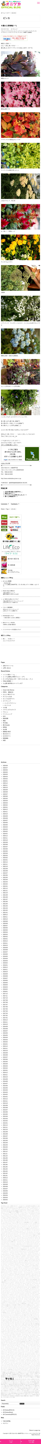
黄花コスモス (9, 1397)
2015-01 (5, 1070)
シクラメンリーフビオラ (13, 1264)
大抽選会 (9, 1377)
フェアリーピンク (33, 1316)
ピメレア (24, 1313)
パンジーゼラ (7, 1308)
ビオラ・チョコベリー (33, 1311)
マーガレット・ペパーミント (30, 1346)
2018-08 (5, 976)
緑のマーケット (14, 1388)
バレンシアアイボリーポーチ (26, 1306)
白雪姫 (35, 1385)
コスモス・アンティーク (15, 1255)
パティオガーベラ (34, 1307)
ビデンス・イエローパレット (23, 1312)
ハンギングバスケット (12, 1302)
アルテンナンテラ (20, 1221)
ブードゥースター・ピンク (8, 1325)
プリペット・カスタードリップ (32, 1326)
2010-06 (5, 1191)
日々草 (2, 1383)
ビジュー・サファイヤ (11, 1312)
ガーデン (32, 1238)
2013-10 (5, 1103)
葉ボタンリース (13, 1390)
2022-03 (5, 882)
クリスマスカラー (29, 1245)
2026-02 (5, 778)
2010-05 (5, 1193)
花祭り (18, 1389)
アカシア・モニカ (17, 1214)
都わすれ (23, 1393)
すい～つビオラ (30, 1208)
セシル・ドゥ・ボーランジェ (19, 1279)
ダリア (37, 1287)
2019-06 (5, 954)
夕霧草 (24, 32)
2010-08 (5, 1186)
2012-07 (5, 1136)
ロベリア (15, 1368)
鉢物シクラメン (21, 1394)
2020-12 (5, 914)
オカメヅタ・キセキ (5, 1228)
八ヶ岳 (7, 1372)
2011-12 (5, 1151)
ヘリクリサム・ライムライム (21, 1334)
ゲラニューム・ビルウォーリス (28, 1254)
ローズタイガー (20, 1368)
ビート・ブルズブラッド (16, 1313)
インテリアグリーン (10, 703)
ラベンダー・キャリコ (32, 1358)
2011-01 (5, 1175)
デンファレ (17, 1292)
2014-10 (5, 1077)
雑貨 (4, 740)
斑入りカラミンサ (8, 1381)
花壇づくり (14, 1389)
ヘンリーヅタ (31, 1334)
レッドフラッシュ (23, 1367)
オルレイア (6, 1231)
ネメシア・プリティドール (25, 1298)
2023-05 (5, 851)
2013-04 (5, 1116)
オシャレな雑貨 (25, 1228)
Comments (4, 504)
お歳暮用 (20, 1207)
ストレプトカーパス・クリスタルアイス (27, 1275)
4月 (2, 1205)
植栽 (33, 1384)
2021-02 (5, 910)
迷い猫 (19, 1393)
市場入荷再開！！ (8, 681)
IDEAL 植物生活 (8, 692)
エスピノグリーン (17, 1226)
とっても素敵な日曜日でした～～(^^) (13, 676)
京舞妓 (3, 1372)
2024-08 (5, 818)
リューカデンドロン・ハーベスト (28, 1364)
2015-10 (5, 1050)
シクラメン (4, 1264)
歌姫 (5, 1385)
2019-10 (5, 945)
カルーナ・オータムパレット (7, 1236)
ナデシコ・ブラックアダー (33, 1294)
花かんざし (30, 1388)
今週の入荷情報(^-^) (9, 26)
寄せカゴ (3, 1379)
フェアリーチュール (24, 1316)
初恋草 (3, 1373)
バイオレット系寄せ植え (21, 1303)
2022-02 (5, 884)
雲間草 (37, 1395)
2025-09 (5, 789)
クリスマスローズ (27, 1246)
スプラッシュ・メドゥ (11, 1277)
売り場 (6, 1375)
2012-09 (5, 1131)
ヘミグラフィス (22, 1332)
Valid (7, 1421)
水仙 (8, 1385)
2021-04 (5, 906)
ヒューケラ (34, 1310)
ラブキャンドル (27, 1356)
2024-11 (5, 811)
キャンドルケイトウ (28, 1242)
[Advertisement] (10, 653)
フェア (17, 1316)
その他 (5, 707)
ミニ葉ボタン (36, 1351)
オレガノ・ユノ (23, 1231)
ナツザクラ (3, 32)
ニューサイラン (4, 1296)
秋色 (16, 1386)
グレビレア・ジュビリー (8, 1251)
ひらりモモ (20, 1209)
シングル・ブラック (17, 1268)
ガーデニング (14, 29)
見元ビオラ (37, 1390)
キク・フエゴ (17, 1241)
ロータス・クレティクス (29, 1368)
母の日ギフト (7, 734)
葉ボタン (6, 1390)
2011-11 (5, 1153)
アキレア (3, 31)
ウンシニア (4, 1226)
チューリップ (8, 1289)
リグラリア (4, 1360)
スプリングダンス (21, 1277)
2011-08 (5, 1160)
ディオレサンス (26, 1291)
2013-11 (5, 1101)
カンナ (15, 31)
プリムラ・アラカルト (22, 1327)
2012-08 (5, 1134)
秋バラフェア (11, 1386)
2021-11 (5, 890)
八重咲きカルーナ (13, 1372)
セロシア (27, 31)
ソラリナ (16, 1285)
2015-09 (5, 1053)
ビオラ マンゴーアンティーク (9, 1311)
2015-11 (5, 1048)
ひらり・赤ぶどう (27, 1209)
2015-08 (5, 1055)
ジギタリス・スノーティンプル (20, 1269)
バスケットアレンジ (34, 1303)
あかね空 (28, 1205)
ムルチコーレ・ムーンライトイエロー (26, 1353)
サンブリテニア (18, 1263)
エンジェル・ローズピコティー (32, 1227)
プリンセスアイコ (21, 1330)
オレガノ (17, 1231)
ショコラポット (19, 1266)
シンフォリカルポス (34, 1268)
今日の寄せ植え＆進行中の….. (14, 491)
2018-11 (5, 969)
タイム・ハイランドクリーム (27, 1285)
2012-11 (5, 1127)
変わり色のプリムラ (13, 1375)
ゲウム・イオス (19, 1253)
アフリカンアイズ (23, 1217)
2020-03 (5, 934)
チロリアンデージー (32, 1289)
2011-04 (5, 1169)
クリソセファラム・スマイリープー (22, 1247)
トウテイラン (28, 1292)
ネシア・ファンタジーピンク (18, 1296)
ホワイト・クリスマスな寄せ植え (18, 1341)
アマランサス (9, 31)
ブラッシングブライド (6, 1322)
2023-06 (5, 849)
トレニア (17, 1293)
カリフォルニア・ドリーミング (21, 1235)
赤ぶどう (6, 1393)
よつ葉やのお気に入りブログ (11, 599)
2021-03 (5, 908)
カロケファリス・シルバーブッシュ (22, 1236)
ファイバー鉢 (29, 1315)
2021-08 (5, 897)
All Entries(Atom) (8, 1412)
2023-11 (5, 838)
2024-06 (5, 822)
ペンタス (34, 1340)
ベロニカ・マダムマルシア (29, 1336)
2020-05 (5, 930)
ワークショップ (7, 714)
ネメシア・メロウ (14, 1299)
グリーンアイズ (19, 1250)
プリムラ (3, 1327)
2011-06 (5, 1164)
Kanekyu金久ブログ (8, 615)
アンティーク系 (14, 1222)
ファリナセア (6, 1316)
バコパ (28, 1303)
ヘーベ (36, 1334)
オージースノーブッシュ (32, 1231)
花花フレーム (30, 1389)
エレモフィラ (31, 1226)
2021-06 (5, 901)
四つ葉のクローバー (21, 1374)
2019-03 (5, 960)
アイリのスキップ (33, 1213)
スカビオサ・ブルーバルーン (31, 1274)
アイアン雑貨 (8, 1212)
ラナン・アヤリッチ (19, 1356)
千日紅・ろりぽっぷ (30, 1373)
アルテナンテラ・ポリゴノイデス (24, 1219)
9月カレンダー (6, 1205)
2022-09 (5, 868)
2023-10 (5, 840)
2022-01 (5, 886)
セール (9, 1284)
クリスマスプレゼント (8, 1246)
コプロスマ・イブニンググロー (27, 1256)
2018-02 (5, 989)
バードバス (27, 1307)
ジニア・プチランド (35, 1269)
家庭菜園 (5, 718)
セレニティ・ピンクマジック (26, 1282)
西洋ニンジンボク (31, 1390)
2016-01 (5, 1044)
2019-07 (5, 952)
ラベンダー (33, 1356)
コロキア (27, 1258)
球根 (26, 1385)
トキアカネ (34, 1292)
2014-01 (5, 1096)
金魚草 (5, 1394)
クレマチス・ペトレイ (33, 1249)
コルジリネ (15, 1258)
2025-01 (5, 807)
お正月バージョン (14, 1207)
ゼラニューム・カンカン (23, 1284)
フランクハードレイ (25, 1317)
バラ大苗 (6, 1306)
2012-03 (5, 1145)
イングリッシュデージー (14, 1224)
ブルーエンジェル (34, 1322)
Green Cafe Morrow (8, 690)
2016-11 (5, 1022)
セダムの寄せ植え (33, 1279)
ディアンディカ (19, 1291)
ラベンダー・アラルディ (10, 1358)
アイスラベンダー (23, 1212)
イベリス (6, 1224)
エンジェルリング (12, 1227)
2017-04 (5, 1011)
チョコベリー (15, 1289)
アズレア (4, 1217)
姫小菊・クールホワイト (24, 1377)
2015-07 (5, 1057)
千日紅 (17, 1373)
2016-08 (5, 1028)
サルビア (11, 1261)
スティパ (6, 1275)
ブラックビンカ (27, 1321)
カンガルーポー (34, 1236)
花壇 (10, 1389)
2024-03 (5, 829)
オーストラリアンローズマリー (19, 1232)
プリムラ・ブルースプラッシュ (9, 1330)
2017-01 (5, 1017)
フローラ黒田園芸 (8, 607)
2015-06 (5, 1059)
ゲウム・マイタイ (28, 1253)
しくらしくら (23, 1208)
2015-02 (5, 1068)
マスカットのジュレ (33, 1344)
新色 (38, 1381)
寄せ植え (5, 723)
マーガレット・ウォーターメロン (28, 1345)
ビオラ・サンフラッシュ (22, 1311)
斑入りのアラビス (16, 1380)
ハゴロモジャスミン (6, 1301)
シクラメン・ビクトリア (9, 1265)
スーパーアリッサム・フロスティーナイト (23, 1278)
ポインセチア (13, 1343)
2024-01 (5, 833)
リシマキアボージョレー (13, 1360)
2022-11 (5, 864)
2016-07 (5, 1031)
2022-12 (5, 862)
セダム (27, 1279)
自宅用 (19, 1388)
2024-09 (5, 816)
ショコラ (13, 1266)
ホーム (3, 13)
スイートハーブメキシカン (8, 1274)
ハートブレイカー (30, 1302)
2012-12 (5, 1125)
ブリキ (12, 1322)
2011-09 (5, 1158)
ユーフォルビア (17, 1355)
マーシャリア (33, 1348)
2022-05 (5, 877)
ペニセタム (29, 1337)
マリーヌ (12, 1345)
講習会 (2, 1393)
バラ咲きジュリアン (21, 1304)
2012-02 (5, 1147)
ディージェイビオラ (34, 1291)
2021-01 (5, 912)
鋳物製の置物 (35, 1394)
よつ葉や (20, 1211)
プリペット (22, 1326)
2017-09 (5, 1000)
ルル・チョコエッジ (19, 1365)
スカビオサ (22, 1274)
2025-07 (5, 794)
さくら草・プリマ (7, 1208)
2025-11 (5, 785)
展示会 (28, 1379)
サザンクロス (35, 1260)
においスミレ (15, 1209)
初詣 (7, 1373)
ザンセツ (29, 1263)
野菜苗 (2, 1394)
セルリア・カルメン (14, 1282)
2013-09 (5, 1105)
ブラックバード (20, 1321)
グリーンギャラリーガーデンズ (30, 1250)
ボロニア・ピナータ (5, 1343)
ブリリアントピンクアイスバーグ (22, 1322)
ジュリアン (16, 1270)
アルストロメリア (12, 1219)
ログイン (5, 1423)
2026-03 (5, 776)
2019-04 (5, 958)
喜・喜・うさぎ (8, 1374)
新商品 (5, 727)
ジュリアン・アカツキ (12, 1272)
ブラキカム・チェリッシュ (19, 1320)
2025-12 (5, 783)
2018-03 (5, 987)
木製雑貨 (36, 1383)
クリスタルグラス (15, 1245)
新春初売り (34, 1381)
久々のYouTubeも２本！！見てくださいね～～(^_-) (18, 679)
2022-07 (5, 873)
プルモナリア (4, 1331)
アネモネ (9, 1217)
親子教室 (32, 1392)
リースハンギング (11, 1365)
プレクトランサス (18, 1331)
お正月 (7, 1207)
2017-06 (5, 1006)
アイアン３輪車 (15, 1212)
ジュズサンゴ (10, 1270)
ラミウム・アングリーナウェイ (18, 1359)
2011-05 (5, 1167)
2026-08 (5, 765)
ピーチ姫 (24, 1315)
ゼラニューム (15, 1284)
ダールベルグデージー (6, 1288)
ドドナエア (21, 1293)
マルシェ (5, 712)
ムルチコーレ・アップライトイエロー (9, 1353)
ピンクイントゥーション (6, 1315)
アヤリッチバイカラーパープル (16, 1218)
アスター (16, 1216)
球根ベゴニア (31, 1385)
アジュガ (12, 1216)
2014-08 (5, 1081)
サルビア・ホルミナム (19, 1261)
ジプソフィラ (21, 31)
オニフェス (7, 705)
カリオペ (12, 1235)
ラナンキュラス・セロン (8, 1356)
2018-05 (5, 982)
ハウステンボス (31, 1299)
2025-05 (5, 798)
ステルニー (11, 1275)
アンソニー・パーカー (29, 1221)
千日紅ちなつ (22, 1373)
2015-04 (5, 1063)
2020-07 (5, 925)
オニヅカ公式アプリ (9, 698)
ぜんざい (36, 1208)
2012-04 (5, 1142)
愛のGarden (6, 725)
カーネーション (23, 1237)
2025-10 (5, 787)
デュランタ (33, 31)
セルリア (33, 1280)
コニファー (8, 1256)
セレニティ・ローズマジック (15, 1283)
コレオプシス (22, 1258)
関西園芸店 (17, 1395)
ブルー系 (30, 1324)
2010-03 (5, 1197)
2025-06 (5, 796)
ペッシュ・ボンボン (22, 1337)
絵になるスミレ (6, 1388)
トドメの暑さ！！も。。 (10, 674)
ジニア (29, 1269)
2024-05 (5, 825)
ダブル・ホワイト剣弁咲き (30, 1287)
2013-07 (5, 1110)
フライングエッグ (16, 1317)
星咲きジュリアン (8, 1383)
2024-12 (5, 809)
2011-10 (5, 1156)
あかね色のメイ (33, 1205)
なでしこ (9, 1209)
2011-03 (5, 1171)
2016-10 (5, 1024)
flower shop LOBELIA (9, 590)
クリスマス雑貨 (9, 1247)
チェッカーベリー (15, 1288)
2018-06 (5, 980)
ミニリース (30, 1351)
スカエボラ (17, 1274)
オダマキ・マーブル (31, 1230)
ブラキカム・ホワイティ (30, 1320)
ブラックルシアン (36, 1321)
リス (28, 1362)
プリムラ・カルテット (16, 1329)
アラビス (25, 1218)
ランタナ (20, 32)
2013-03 (5, 1118)
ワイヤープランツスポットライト (27, 1370)
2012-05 (5, 1140)
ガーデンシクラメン (31, 1240)
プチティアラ (18, 1325)
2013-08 (5, 1107)
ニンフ (9, 1296)
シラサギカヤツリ (27, 1266)
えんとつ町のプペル (9, 694)
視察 (29, 1392)
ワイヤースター (6, 1370)
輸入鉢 (10, 1393)
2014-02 (5, 1094)
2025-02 (5, 805)
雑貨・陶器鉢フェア (31, 1395)
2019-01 (5, 965)
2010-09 (5, 1184)
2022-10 (5, 866)
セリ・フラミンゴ (27, 1280)
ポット (33, 1343)
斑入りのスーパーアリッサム (26, 1380)
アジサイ (7, 1216)
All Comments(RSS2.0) (9, 1414)
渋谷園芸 (11, 1385)
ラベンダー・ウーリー (22, 1358)
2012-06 (5, 1138)
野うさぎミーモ (32, 1393)
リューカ (10, 1363)
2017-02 (5, 1015)
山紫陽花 (29, 32)
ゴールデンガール (31, 1259)
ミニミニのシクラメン (9, 1351)
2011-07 (5, 1162)
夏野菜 (21, 1375)
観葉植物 (5, 738)
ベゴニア (14, 1335)
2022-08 (5, 871)
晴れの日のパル (16, 1383)
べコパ (33, 1209)
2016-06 (5, 1033)
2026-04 (5, 774)
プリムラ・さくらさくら (10, 1327)
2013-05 (5, 1114)
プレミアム (24, 1331)
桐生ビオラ (5, 1384)
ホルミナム (7, 1341)
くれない (29, 1207)
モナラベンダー (21, 1354)
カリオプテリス (5, 1235)
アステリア (21, 1216)
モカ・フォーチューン (12, 1354)
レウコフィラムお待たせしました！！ (16, 495)
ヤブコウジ (32, 1354)
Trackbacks (14, 504)
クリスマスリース (18, 1246)
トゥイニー (22, 1292)
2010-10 (5, 1182)
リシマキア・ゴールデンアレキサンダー (28, 1360)
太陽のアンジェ (15, 1377)
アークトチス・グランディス (11, 1223)
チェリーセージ (23, 1288)
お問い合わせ (7, 668)
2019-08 (5, 949)
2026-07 (5, 768)
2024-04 (5, 827)
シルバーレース (34, 1266)
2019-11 (5, 943)
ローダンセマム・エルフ (26, 1369)
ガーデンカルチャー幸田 (9, 1240)
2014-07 (5, 1083)
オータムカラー (30, 1232)
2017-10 (5, 998)
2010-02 (5, 1199)
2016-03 (5, 1039)
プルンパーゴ (10, 1331)
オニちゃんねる (7, 696)
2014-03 (5, 1092)
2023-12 (5, 835)
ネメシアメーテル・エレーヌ (19, 1297)
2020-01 (5, 939)
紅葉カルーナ (32, 1386)
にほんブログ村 (5, 463)
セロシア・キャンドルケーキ (33, 1283)
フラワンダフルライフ (9, 709)
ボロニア (37, 1341)
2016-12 (5, 1020)
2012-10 (5, 1129)
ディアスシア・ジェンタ (9, 1291)
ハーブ (35, 1302)
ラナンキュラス (25, 1355)
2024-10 (5, 814)
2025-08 (5, 792)
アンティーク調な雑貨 (24, 1222)
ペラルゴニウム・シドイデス (12, 1339)
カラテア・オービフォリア (7, 1233)
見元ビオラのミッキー (6, 1392)
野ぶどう (38, 1393)
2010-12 (5, 1177)
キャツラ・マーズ (34, 1241)
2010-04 (5, 1195)
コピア (13, 1256)
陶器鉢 (21, 1395)
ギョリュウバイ (30, 1244)
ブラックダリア (5, 1321)
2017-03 (5, 1013)
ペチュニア (14, 1337)
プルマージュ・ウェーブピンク (32, 1330)
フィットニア (13, 1316)
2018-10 (5, 971)
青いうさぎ (3, 1397)
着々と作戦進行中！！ (11, 496)
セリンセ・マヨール (18, 1280)
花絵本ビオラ (23, 1389)
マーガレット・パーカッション (16, 1346)
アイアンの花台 (30, 1211)
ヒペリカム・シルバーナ (14, 1310)
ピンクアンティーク (34, 1313)
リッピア (31, 1362)
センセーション (4, 1284)
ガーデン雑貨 (10, 1241)
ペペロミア (34, 1337)
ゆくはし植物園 (7, 581)
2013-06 (5, 1112)
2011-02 (5, 1173)
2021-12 (5, 888)
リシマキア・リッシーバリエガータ (18, 1362)
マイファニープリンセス (15, 1344)
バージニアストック (20, 1307)
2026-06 (5, 770)
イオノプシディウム (23, 1223)
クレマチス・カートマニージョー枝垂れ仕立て (16, 1249)
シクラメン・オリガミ (24, 1264)
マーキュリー (27, 1348)
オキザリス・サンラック (15, 1228)
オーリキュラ (37, 1232)
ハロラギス (14, 1301)
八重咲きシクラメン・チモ (23, 1372)
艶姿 (27, 1388)
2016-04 (5, 1037)
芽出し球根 (35, 1389)
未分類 (5, 729)
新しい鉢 (29, 1381)
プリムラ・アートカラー (32, 1327)
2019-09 (5, 947)
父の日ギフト (7, 736)
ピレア (27, 1313)
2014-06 (5, 1085)
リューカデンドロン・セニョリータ (12, 1364)
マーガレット (18, 1345)
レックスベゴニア (15, 1367)
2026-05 (5, 772)
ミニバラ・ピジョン (29, 1350)
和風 (3, 1374)
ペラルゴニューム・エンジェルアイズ (12, 1340)
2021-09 (5, 895)
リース (4, 1365)
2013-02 (5, 1120)
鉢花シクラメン (28, 1394)
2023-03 (5, 855)
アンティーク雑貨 (33, 1222)
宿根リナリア (33, 1377)
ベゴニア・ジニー (21, 1335)
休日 (4, 716)
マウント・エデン (25, 1344)
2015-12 (5, 1046)
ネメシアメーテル (8, 1297)
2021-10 (5, 892)
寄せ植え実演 (18, 1379)
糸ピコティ (25, 1386)
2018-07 (5, 978)
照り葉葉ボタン (21, 1385)
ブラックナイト (13, 1321)
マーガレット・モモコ (18, 1348)
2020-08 (5, 923)
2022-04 (5, 879)
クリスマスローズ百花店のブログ (12, 629)
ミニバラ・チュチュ (7, 1350)
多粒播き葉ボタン (30, 1375)
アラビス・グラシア (31, 1218)
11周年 (11, 1205)
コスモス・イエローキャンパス (29, 1255)
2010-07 (5, 1188)
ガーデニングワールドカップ (23, 1238)
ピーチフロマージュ (16, 1315)
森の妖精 (15, 1384)
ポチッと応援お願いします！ (9, 445)
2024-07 (5, 820)
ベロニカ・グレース (6, 1336)
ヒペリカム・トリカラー (26, 1310)
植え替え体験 (20, 1384)
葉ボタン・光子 (20, 1390)
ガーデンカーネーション (21, 1240)
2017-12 (5, 993)
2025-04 (5, 800)
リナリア (35, 1362)
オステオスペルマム (33, 1228)
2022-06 (5, 875)
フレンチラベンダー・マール (23, 1318)
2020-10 (5, 919)
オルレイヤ (12, 1231)
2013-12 (5, 1099)
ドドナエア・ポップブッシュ (30, 1293)
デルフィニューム (10, 1292)
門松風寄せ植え (5, 1395)
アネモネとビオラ (15, 1217)
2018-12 (5, 967)
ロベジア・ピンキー (7, 1368)
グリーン (6, 1250)
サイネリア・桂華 (23, 1260)
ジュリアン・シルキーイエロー (10, 1273)
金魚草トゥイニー (12, 1394)
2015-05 (5, 1061)
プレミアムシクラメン (32, 1331)
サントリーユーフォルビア (8, 1263)
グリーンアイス (12, 1250)
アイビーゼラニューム (32, 1212)
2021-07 (5, 899)
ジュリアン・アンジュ (23, 1272)
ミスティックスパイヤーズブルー (9, 1349)
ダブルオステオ (20, 1287)
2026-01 (5, 781)
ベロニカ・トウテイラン (17, 1336)
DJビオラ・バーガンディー (20, 1205)
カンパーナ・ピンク (15, 1237)
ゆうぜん (9, 1211)
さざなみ (14, 1208)
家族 (4, 720)
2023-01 (5, 860)
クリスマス (22, 1245)
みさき (4, 1211)
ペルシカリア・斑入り (27, 1340)
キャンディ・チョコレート (17, 1242)
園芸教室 (3, 1375)
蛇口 (25, 1390)
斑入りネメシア (23, 1381)
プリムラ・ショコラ (26, 1329)
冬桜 (31, 1372)
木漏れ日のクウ (23, 1383)
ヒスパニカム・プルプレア (27, 1308)
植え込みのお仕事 (28, 1384)
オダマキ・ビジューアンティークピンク (17, 1230)
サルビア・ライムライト (29, 1261)
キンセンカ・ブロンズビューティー (18, 1244)
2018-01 (5, 991)
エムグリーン (24, 1226)
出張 (33, 1372)
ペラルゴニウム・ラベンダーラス (27, 1339)
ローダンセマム (16, 1369)
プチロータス (30, 1325)
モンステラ (27, 1354)
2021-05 (5, 903)
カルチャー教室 (31, 1235)
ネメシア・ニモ (6, 1298)
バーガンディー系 (11, 1307)
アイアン (25, 1211)
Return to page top (34, 1430)
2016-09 (5, 1026)
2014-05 (5, 1088)
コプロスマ (17, 1256)
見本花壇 (26, 1392)
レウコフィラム (6, 1367)
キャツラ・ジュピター (25, 1241)
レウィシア (26, 1365)
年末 (36, 1379)
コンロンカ (4, 1259)
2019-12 (5, 941)
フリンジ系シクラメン (11, 1318)
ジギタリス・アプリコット (7, 1269)
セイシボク (9, 1279)
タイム (19, 1285)
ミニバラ (27, 1349)
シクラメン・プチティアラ (22, 1265)
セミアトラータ (9, 1280)
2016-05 (5, 1035)
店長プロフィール (8, 665)
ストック (16, 1275)
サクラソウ (29, 1260)
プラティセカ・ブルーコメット (12, 1326)
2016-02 (5, 1042)
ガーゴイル (14, 1238)
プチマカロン (24, 1325)
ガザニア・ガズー (7, 1238)
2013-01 (5, 1123)
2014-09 (5, 1079)
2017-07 (5, 1004)
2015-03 (5, 1066)
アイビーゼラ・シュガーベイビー (20, 1213)
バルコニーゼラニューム (14, 1306)
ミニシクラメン (21, 1349)
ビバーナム (32, 1312)
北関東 (9, 1373)
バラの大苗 (13, 1304)
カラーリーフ (29, 1233)
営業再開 (14, 1374)
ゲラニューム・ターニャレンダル (12, 1254)
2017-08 (5, 1002)
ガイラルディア (30, 1237)
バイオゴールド (11, 1303)
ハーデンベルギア (22, 1302)
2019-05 (5, 956)
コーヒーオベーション (13, 1259)
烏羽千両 (16, 1385)
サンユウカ (24, 1263)
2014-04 (5, 1090)
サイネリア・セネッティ (12, 1260)
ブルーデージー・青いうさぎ (21, 1324)
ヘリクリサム (12, 1334)
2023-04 (5, 853)
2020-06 (5, 928)
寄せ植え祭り (24, 1379)
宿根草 (38, 1377)
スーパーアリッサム (29, 1277)
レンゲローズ (30, 1367)
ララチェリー (29, 1359)
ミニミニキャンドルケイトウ (21, 1351)
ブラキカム (9, 1320)
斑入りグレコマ (16, 1381)
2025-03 (5, 803)
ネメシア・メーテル (23, 1299)
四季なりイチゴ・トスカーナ (32, 1374)
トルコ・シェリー (10, 1293)
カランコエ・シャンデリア (19, 1233)
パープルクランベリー (16, 1308)
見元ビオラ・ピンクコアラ (17, 1392)
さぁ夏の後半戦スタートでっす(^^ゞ (13, 683)
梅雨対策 (11, 1384)
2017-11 (5, 996)
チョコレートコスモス (23, 1289)
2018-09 (5, 974)
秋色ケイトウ (20, 1386)
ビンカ (15, 32)
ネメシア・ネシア (15, 1298)
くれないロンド (34, 1207)
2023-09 (5, 842)
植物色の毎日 (7, 731)
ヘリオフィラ (5, 1334)
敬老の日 (10, 1380)
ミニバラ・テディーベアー (19, 1350)
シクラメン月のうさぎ (33, 1265)
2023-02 (5, 857)
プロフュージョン (14, 1332)
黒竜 (14, 1397)
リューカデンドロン (17, 1363)
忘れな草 (5, 1380)
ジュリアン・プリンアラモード (25, 1273)
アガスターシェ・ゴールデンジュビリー (31, 1214)
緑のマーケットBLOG (9, 622)
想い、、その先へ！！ (9, 638)
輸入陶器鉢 (14, 1393)
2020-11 (5, 917)
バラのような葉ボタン (6, 1304)
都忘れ (26, 1393)
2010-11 (5, 1180)
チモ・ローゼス (30, 1288)
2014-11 (5, 1074)
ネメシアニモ (32, 1296)
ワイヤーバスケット (15, 1370)
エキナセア (10, 1226)
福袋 (5, 1386)
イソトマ (30, 1223)
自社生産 (23, 1388)
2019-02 (5, 963)
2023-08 (5, 844)
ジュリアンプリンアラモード (25, 1270)
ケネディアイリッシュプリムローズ (27, 1251)
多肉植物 (37, 1375)
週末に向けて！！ (10, 493)
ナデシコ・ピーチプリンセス (20, 1294)
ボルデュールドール (30, 1341)
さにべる (18, 1208)
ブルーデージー (10, 1324)
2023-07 (5, 846)
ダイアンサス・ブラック (10, 1287)
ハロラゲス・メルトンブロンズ (24, 1301)
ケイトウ (17, 1251)
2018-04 (5, 985)
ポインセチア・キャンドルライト (24, 1343)
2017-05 (5, 1009)
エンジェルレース (21, 1227)
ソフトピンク (10, 1285)
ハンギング (10, 32)
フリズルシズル (33, 1317)
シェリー (34, 1263)
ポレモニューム (5, 1344)
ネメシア (27, 1296)
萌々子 (2, 1390)
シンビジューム (26, 1268)
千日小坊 (14, 1373)
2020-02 (5, 936)
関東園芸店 (12, 1395)
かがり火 (24, 1207)
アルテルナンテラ (11, 1221)
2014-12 (5, 1072)
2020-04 (5, 932)
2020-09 (5, 921)
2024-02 (5, 831)
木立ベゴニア (30, 1383)
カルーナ (38, 1235)
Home (2, 509)
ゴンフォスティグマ (22, 1259)
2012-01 (5, 1149)
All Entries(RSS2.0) (8, 1410)
